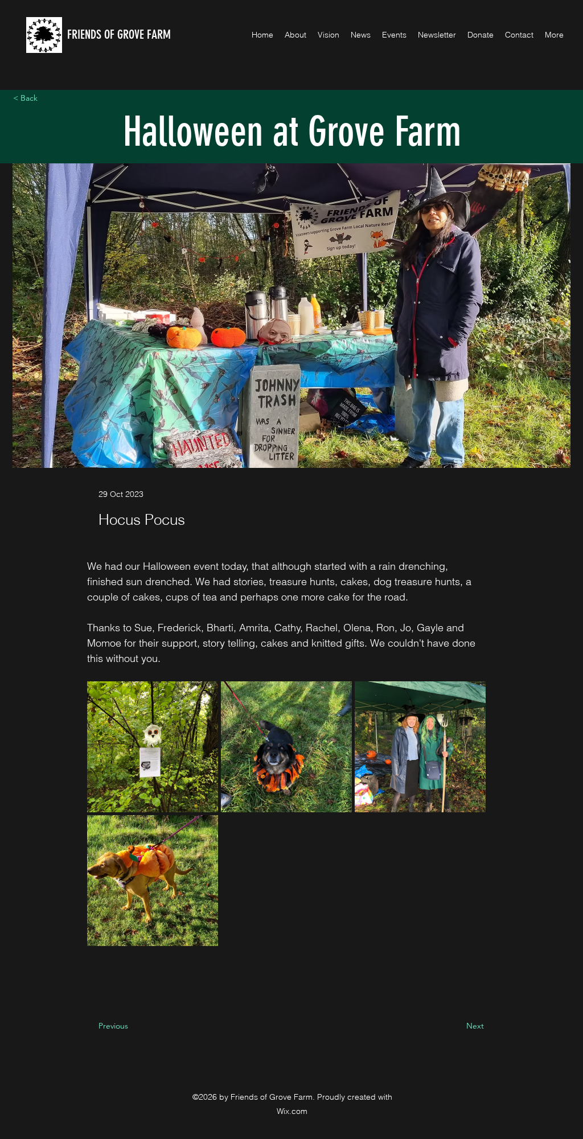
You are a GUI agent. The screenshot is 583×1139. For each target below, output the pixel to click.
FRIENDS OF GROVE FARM (119, 34)
